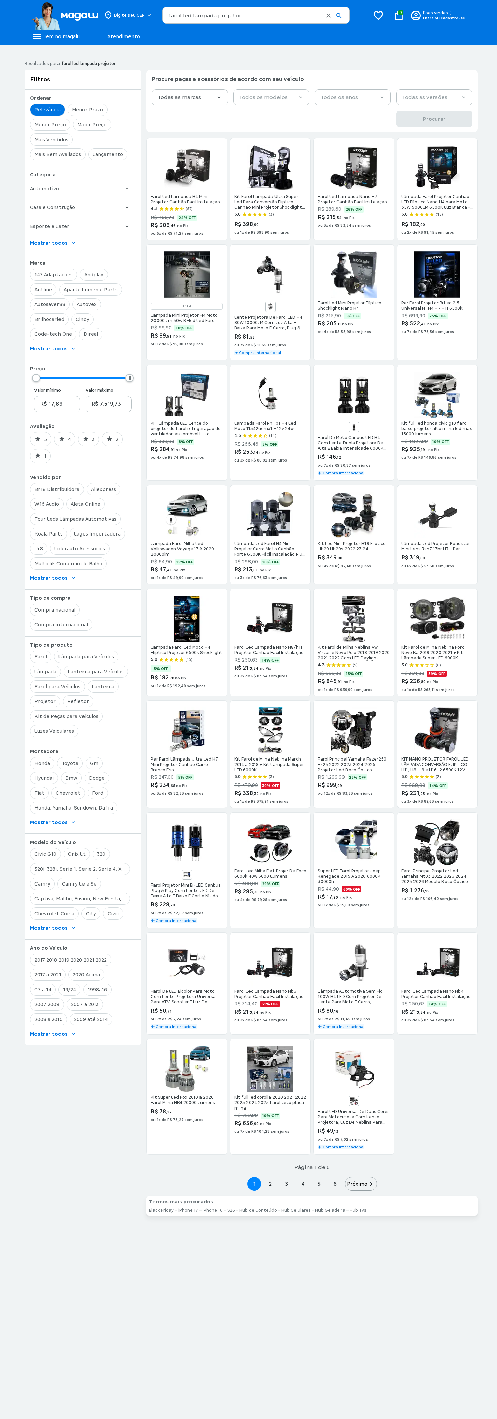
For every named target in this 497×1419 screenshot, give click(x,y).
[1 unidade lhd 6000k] (354, 427)
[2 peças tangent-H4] (270, 307)
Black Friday (161, 1210)
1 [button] (254, 1183)
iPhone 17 (188, 1210)
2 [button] (270, 1183)
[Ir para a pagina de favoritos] (378, 15)
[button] (328, 15)
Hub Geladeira (330, 1210)
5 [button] (319, 1183)
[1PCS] (187, 875)
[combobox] (256, 15)
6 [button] (335, 1183)
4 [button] (303, 1183)
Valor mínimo (47, 390)
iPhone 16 (213, 1210)
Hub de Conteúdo (258, 1210)
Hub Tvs (358, 1210)
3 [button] (286, 1183)
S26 (231, 1210)
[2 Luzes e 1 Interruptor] (354, 1101)
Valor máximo (99, 390)
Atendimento (123, 36)
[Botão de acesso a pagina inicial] (65, 15)
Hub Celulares (296, 1210)
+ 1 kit (187, 306)
